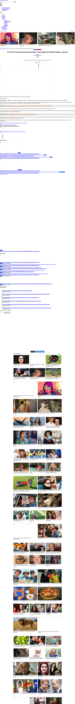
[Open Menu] (1, 5)
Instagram (4, 10)
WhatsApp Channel (6, 7)
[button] (15, 2)
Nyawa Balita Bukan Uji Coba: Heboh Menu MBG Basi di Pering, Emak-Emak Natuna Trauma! (20, 170)
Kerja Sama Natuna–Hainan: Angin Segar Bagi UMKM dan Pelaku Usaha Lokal (17, 156)
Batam (1, 269)
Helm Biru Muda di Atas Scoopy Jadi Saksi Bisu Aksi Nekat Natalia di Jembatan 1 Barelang (21, 301)
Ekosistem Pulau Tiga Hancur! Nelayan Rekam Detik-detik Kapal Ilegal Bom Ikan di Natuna (19, 251)
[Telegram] (38, 66)
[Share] (37, 57)
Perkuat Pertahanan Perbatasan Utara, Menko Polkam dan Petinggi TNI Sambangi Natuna (19, 158)
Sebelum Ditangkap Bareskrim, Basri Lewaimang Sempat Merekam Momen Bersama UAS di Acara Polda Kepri (26, 304)
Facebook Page (5, 9)
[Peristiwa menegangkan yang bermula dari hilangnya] (18, 341)
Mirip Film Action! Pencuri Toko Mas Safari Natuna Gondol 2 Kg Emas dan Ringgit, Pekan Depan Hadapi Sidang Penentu (26, 283)
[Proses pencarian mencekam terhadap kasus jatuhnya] (56, 340)
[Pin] (38, 67)
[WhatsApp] (38, 68)
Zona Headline (39, 49)
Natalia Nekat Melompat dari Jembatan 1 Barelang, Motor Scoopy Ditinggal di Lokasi (20, 297)
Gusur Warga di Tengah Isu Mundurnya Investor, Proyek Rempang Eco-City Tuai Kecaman (19, 274)
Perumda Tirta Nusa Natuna (10, 124)
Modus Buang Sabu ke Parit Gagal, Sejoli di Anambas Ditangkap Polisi (17, 290)
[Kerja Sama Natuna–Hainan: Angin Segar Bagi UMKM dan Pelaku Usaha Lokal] (22, 154)
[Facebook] (2, 134)
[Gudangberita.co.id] (4, 0)
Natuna (34, 49)
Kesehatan (20, 169)
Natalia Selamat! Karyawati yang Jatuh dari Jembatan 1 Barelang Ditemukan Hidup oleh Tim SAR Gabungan (26, 294)
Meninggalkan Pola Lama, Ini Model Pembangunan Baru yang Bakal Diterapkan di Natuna (19, 265)
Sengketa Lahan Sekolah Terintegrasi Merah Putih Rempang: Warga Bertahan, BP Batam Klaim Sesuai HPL (23, 268)
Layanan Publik (62, 171)
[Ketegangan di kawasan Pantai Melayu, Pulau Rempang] (56, 324)
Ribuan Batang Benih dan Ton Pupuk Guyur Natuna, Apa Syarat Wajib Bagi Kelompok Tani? (20, 153)
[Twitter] (38, 65)
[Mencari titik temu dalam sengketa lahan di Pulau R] (18, 322)
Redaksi (37, 54)
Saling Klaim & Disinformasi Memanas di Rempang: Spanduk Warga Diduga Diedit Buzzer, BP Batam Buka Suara (26, 308)
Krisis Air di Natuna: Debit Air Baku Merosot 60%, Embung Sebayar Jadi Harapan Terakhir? (19, 173)
